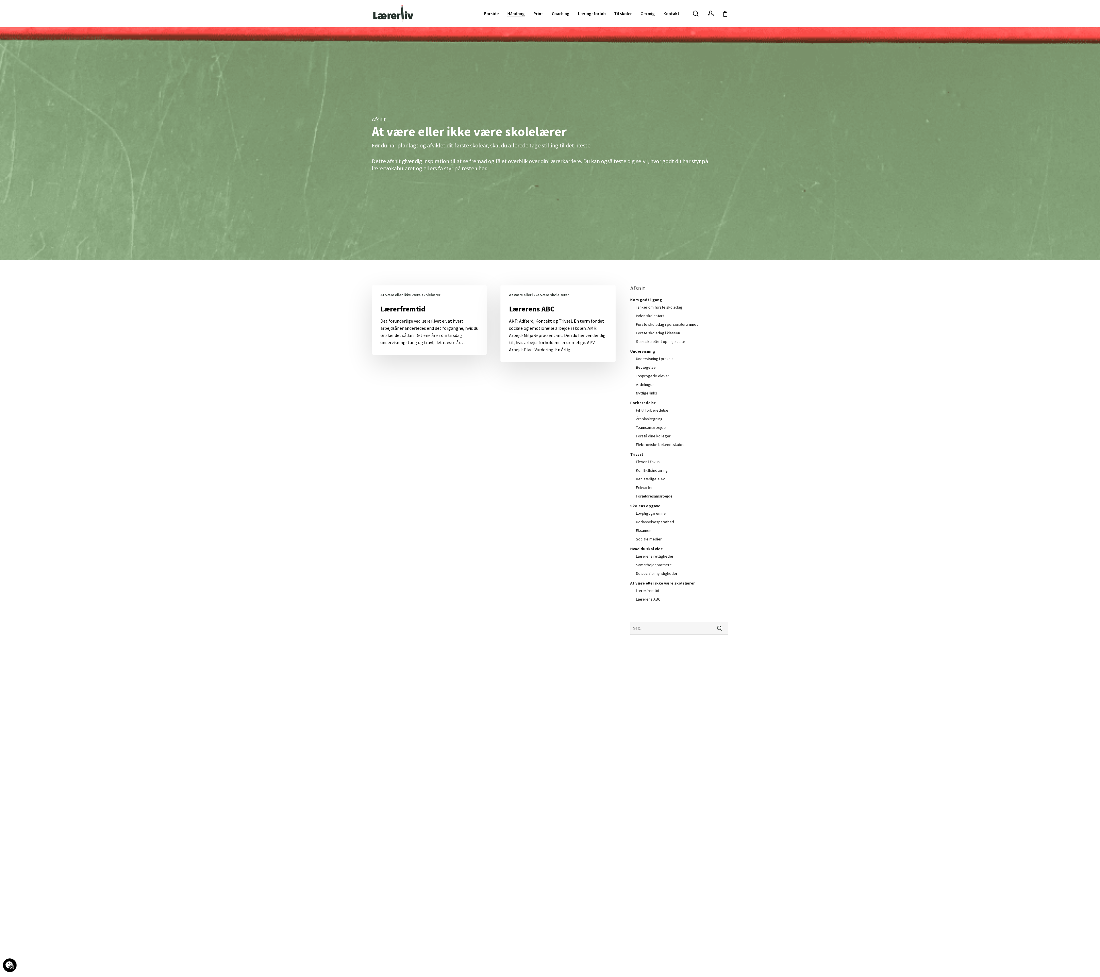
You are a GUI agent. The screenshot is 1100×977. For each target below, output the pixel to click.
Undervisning (642, 351)
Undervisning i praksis (654, 358)
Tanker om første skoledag (659, 307)
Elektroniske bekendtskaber (660, 444)
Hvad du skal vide (646, 548)
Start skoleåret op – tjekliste (660, 341)
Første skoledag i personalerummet (667, 324)
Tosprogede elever (652, 375)
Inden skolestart (650, 315)
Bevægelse (646, 367)
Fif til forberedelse (652, 410)
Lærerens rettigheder (654, 556)
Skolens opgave (645, 505)
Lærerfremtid (647, 590)
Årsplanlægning (649, 418)
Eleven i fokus (648, 461)
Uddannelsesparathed (655, 521)
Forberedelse (643, 402)
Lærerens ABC (648, 599)
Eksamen (643, 530)
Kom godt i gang (646, 299)
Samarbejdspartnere (654, 564)
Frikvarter (644, 487)
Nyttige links (646, 393)
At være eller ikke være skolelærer (410, 294)
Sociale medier (649, 539)
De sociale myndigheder (656, 573)
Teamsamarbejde (651, 427)
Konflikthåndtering (652, 470)
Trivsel (636, 454)
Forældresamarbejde (654, 496)
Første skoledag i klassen (658, 332)
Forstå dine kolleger (653, 436)
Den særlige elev (650, 478)
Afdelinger (645, 384)
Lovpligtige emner (651, 513)
